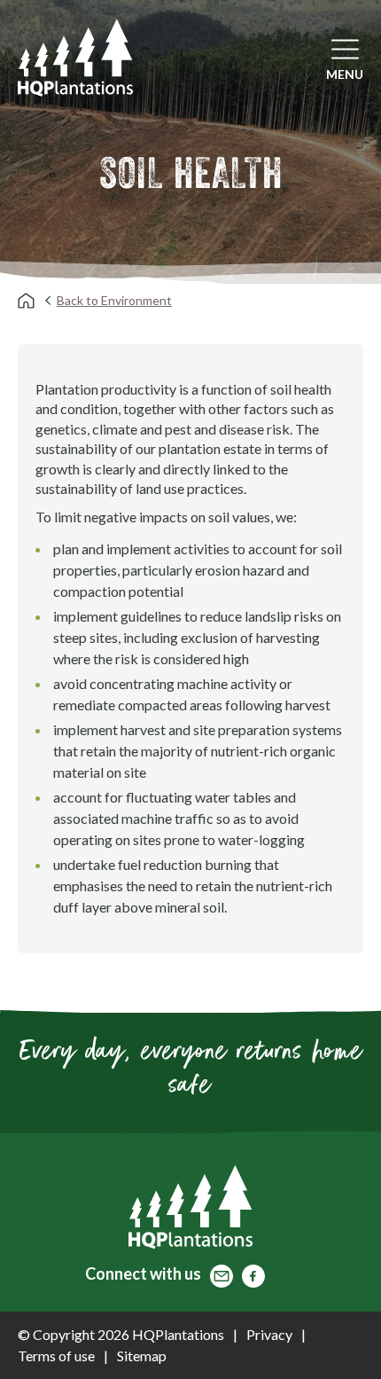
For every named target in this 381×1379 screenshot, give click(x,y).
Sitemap (142, 1355)
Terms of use (56, 1355)
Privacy (269, 1334)
